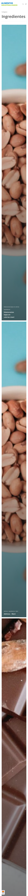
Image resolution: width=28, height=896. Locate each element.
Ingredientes (7, 309)
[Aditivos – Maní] (14, 469)
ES (3, 893)
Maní (17, 611)
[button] (26, 4)
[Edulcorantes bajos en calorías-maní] (14, 172)
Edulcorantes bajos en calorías (11, 307)
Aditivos (6, 611)
